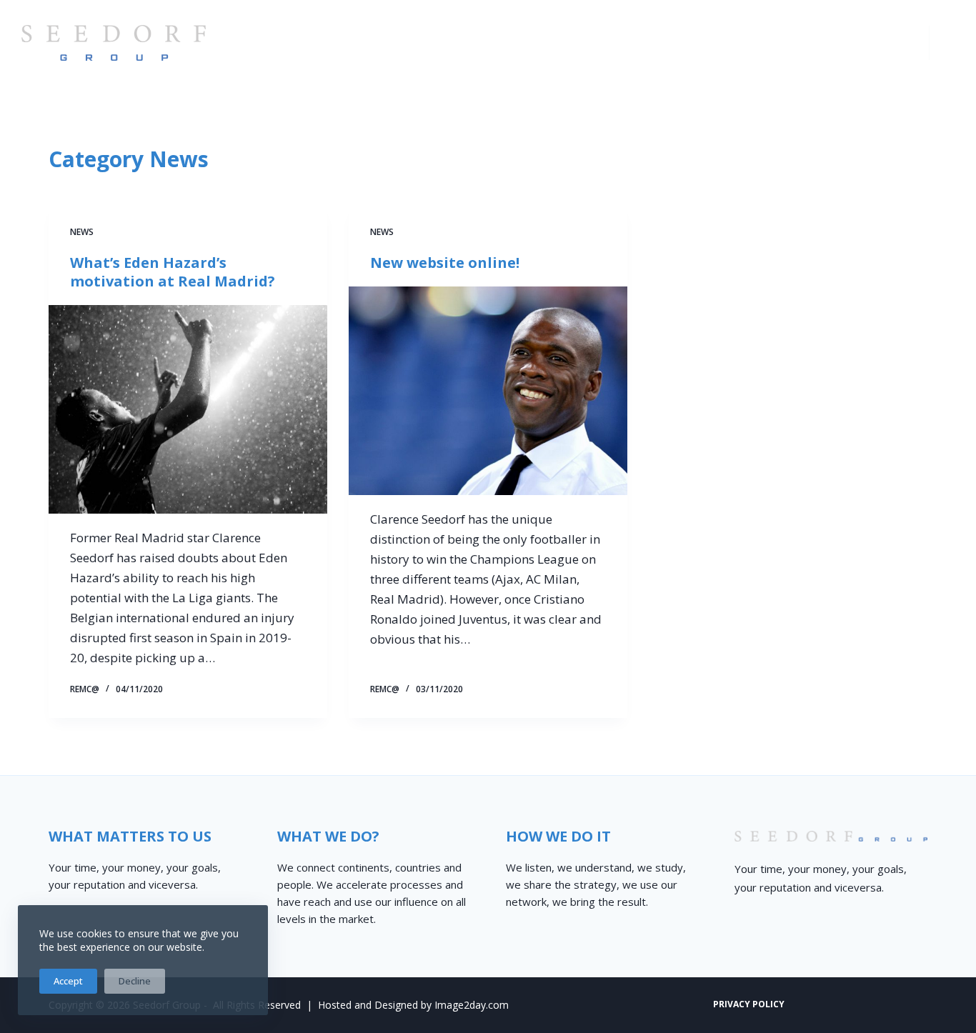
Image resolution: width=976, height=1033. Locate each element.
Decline (135, 980)
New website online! (444, 262)
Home (415, 42)
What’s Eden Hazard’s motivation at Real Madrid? (172, 272)
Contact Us (859, 42)
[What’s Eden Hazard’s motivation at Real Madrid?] (188, 409)
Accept (68, 980)
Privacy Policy (749, 1004)
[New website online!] (488, 390)
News (82, 232)
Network (676, 42)
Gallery (763, 42)
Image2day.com (471, 1005)
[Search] (949, 43)
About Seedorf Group (539, 42)
